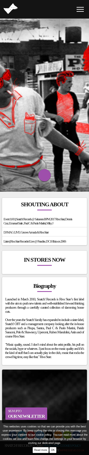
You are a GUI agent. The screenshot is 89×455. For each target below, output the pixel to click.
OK (53, 450)
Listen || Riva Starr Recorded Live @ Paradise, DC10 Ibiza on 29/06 (35, 241)
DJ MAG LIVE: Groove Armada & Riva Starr (26, 232)
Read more (40, 450)
